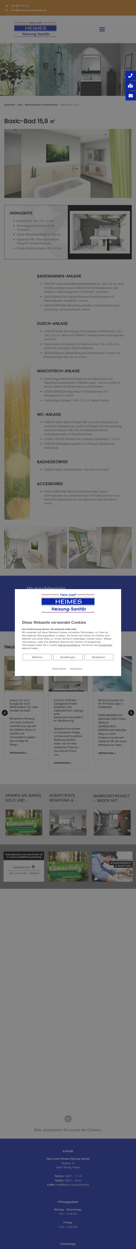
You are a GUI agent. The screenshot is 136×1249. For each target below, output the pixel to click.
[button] (131, 75)
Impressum (76, 668)
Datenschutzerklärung (69, 645)
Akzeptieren (98, 657)
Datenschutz (59, 668)
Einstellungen (67, 657)
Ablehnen (37, 657)
